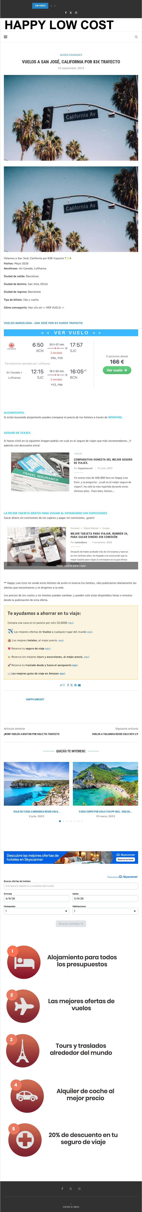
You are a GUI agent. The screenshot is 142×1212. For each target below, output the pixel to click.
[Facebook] (65, 13)
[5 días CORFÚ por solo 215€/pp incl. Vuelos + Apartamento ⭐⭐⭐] (105, 783)
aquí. (71, 623)
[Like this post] (63, 685)
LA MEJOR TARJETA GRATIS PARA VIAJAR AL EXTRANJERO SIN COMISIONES (55, 513)
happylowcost (35, 699)
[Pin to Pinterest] (75, 685)
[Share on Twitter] (71, 685)
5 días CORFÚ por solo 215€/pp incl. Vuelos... (105, 811)
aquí (89, 632)
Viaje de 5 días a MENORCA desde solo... (36, 811)
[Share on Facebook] (68, 685)
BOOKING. (115, 417)
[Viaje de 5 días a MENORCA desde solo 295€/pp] (36, 783)
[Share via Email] (79, 685)
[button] (51, 6)
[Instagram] (76, 13)
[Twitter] (71, 13)
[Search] (136, 36)
